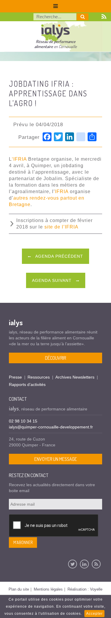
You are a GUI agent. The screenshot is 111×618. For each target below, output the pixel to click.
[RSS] (96, 564)
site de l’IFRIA (61, 226)
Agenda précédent (58, 256)
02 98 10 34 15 (23, 421)
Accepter (94, 614)
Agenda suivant (52, 280)
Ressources (39, 377)
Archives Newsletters (74, 377)
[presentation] (54, 525)
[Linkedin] (84, 564)
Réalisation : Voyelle (84, 589)
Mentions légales (48, 589)
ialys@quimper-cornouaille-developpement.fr (51, 427)
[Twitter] (72, 564)
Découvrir (55, 358)
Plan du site (19, 589)
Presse (15, 377)
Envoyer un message (55, 459)
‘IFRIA (19, 159)
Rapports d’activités (27, 384)
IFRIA (61, 191)
